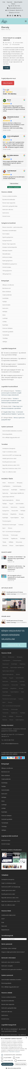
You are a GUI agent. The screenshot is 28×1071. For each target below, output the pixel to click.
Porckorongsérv (6, 521)
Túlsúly (4, 542)
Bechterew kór (6, 288)
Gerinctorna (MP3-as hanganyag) (11, 455)
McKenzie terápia (7, 257)
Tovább (6, 67)
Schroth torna (6, 216)
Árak (2, 922)
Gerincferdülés (6, 305)
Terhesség (5, 535)
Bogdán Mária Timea (9, 412)
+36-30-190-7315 (15, 6)
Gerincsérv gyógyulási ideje (9, 206)
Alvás (6, 44)
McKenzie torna (5, 840)
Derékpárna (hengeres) (8, 448)
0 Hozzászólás (16, 44)
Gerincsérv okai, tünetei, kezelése (10, 962)
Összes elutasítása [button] (20, 1064)
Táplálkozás (14, 538)
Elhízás (18, 500)
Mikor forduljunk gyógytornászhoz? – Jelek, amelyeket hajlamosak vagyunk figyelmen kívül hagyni (12, 377)
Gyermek (22, 507)
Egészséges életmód (8, 496)
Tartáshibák (5, 335)
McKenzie (5, 514)
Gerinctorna (5, 213)
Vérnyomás (19, 542)
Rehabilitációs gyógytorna (9, 264)
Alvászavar (11, 482)
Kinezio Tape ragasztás (9, 244)
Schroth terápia (6, 267)
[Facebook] (7, 15)
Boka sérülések (6, 291)
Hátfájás (4, 311)
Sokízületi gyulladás (7, 331)
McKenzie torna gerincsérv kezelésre (11, 969)
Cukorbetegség (17, 486)
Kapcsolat (4, 926)
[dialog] (14, 1053)
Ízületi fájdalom (20, 545)
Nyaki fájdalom (14, 517)
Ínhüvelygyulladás (7, 434)
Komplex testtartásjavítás (9, 247)
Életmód (4, 545)
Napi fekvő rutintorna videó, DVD (11, 468)
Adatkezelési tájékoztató (8, 915)
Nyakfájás (5, 325)
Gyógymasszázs (7, 240)
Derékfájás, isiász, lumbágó (8, 948)
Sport (4, 528)
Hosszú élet (14, 510)
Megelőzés (13, 514)
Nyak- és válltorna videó (9, 472)
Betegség (19, 482)
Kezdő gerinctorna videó (9, 462)
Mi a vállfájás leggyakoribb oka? (11, 437)
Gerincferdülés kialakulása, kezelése (12, 431)
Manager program (7, 250)
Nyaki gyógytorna (7, 260)
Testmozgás (14, 535)
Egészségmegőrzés (7, 500)
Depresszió (5, 489)
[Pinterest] (10, 15)
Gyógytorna (5, 510)
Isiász (4, 315)
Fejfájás (4, 301)
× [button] (26, 1037)
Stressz (10, 528)
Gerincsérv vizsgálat (7, 966)
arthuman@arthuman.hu (14, 8)
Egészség (5, 493)
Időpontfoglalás (7, 83)
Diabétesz (22, 489)
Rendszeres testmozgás (9, 524)
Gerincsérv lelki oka (7, 209)
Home (3, 29)
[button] (26, 21)
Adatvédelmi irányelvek (14, 1051)
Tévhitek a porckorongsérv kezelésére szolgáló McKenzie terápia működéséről (11, 393)
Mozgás (21, 514)
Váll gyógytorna (6, 274)
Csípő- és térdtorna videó (9, 452)
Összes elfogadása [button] (7, 1064)
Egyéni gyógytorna (7, 237)
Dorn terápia (5, 234)
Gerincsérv (5, 308)
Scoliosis (21, 524)
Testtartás (5, 538)
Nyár (22, 517)
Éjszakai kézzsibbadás (8, 199)
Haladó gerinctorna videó (9, 458)
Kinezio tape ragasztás (8, 203)
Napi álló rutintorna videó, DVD (10, 465)
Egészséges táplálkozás (17, 493)
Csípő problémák (7, 295)
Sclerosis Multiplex (7, 328)
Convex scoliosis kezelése (9, 196)
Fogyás (11, 503)
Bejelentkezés (5, 929)
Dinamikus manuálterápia (9, 230)
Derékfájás (5, 298)
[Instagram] (12, 15)
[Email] (17, 15)
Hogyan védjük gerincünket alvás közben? (13, 952)
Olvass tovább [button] (7, 130)
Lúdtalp (4, 321)
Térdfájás (5, 338)
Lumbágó (5, 318)
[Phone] (20, 15)
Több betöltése (14, 183)
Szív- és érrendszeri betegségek (11, 531)
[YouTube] (15, 15)
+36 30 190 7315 (9, 740)
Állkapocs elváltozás (8, 285)
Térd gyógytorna (7, 270)
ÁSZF (3, 918)
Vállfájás (4, 341)
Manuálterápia (6, 254)
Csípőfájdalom (6, 486)
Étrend (11, 545)
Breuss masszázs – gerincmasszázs (12, 227)
